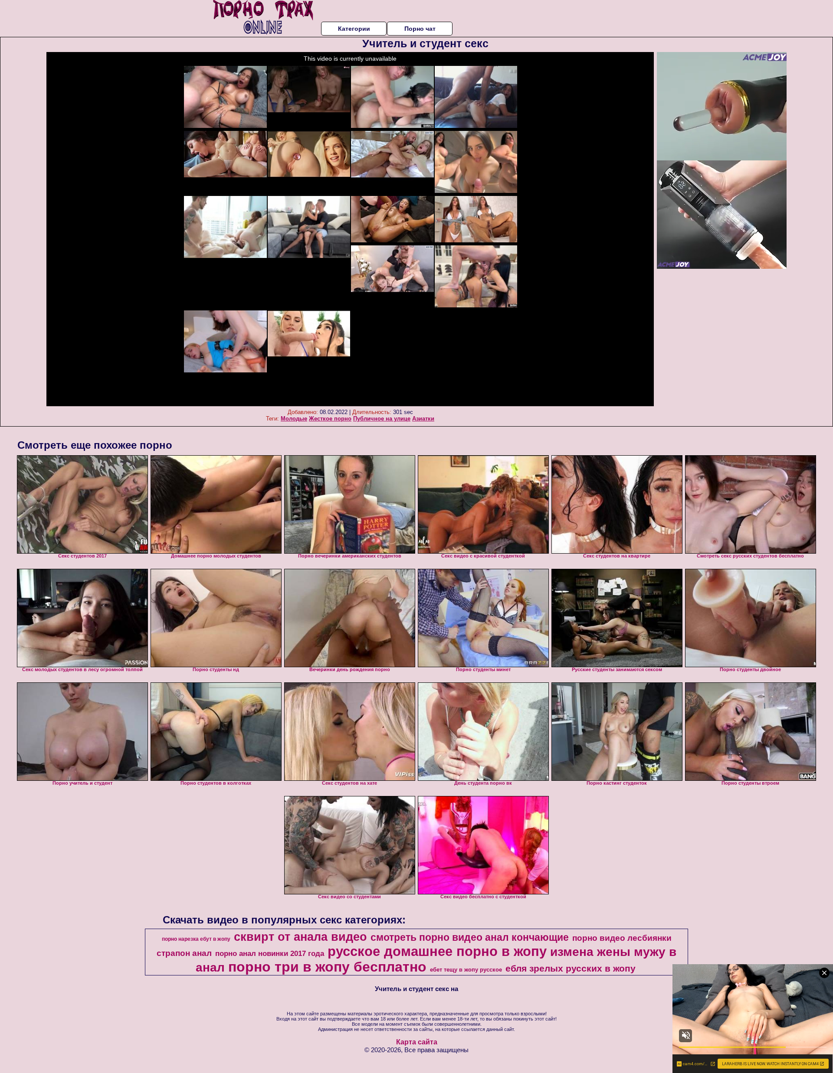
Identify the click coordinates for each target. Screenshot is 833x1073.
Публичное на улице (381, 418)
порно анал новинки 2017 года (269, 953)
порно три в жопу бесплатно (327, 967)
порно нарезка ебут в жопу (196, 939)
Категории (354, 28)
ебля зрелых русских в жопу (570, 968)
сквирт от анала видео (300, 936)
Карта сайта (416, 1042)
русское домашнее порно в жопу (437, 951)
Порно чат (420, 28)
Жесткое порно (330, 418)
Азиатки (423, 418)
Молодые (294, 418)
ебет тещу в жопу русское (466, 969)
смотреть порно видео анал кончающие (470, 937)
